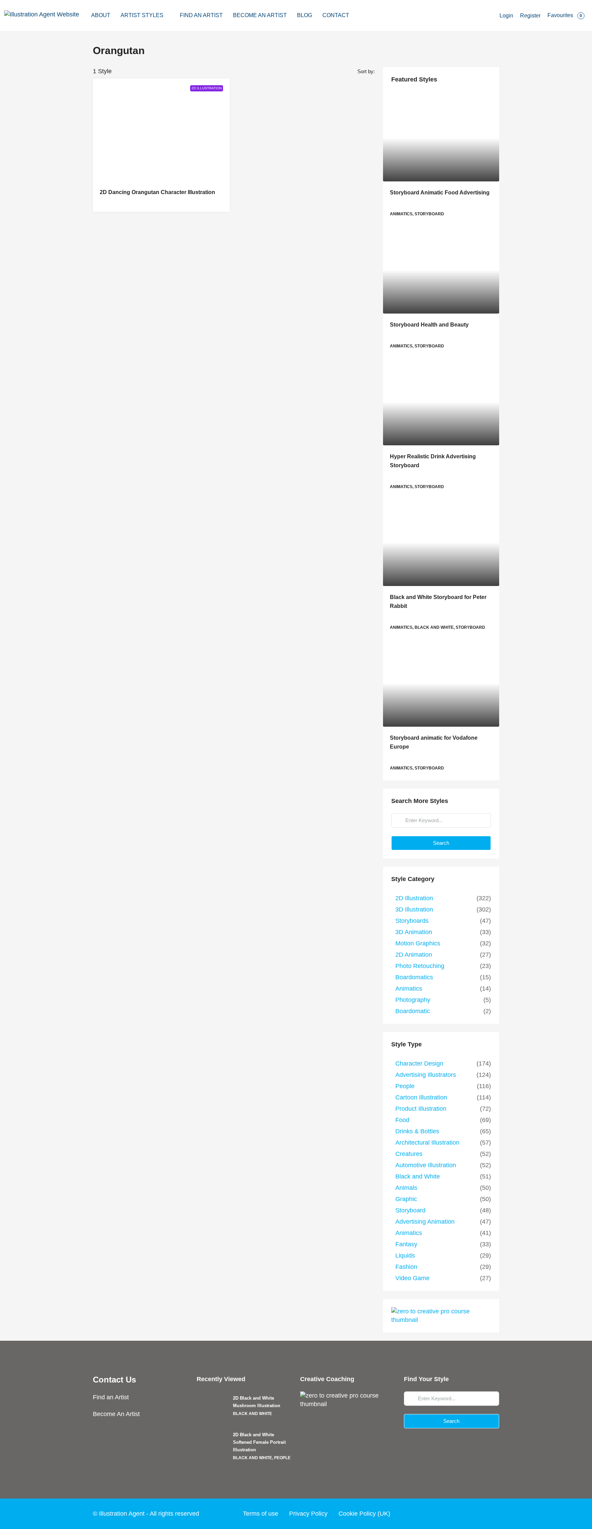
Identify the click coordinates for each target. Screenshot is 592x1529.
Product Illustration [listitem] (420, 1108)
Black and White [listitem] (417, 1176)
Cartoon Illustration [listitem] (421, 1097)
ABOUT (100, 15)
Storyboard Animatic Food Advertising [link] (440, 192)
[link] (441, 137)
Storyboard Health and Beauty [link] (429, 325)
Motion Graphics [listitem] (417, 943)
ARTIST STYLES (142, 15)
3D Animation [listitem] (413, 932)
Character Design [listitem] (419, 1063)
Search (441, 843)
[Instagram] (466, 1513)
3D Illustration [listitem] (414, 909)
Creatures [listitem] (408, 1153)
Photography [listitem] (412, 999)
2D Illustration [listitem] (414, 898)
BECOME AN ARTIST (260, 15)
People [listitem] (405, 1086)
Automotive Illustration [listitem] (425, 1165)
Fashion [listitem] (406, 1266)
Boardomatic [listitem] (412, 1011)
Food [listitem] (402, 1120)
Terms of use (260, 1513)
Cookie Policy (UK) (364, 1513)
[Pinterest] (492, 1513)
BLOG (304, 15)
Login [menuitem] (506, 15)
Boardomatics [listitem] (414, 977)
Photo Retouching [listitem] (419, 966)
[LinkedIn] (479, 1513)
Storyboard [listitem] (410, 1210)
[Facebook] (440, 1513)
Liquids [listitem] (405, 1255)
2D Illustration (207, 88)
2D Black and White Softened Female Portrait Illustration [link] (259, 1442)
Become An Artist (116, 1414)
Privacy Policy (308, 1513)
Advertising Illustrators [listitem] (425, 1074)
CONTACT (335, 15)
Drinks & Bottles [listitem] (417, 1131)
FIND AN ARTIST (201, 15)
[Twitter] (453, 1513)
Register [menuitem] (530, 15)
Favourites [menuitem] (564, 15)
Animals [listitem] (406, 1187)
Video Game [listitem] (412, 1278)
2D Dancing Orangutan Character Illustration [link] (157, 192)
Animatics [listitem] (408, 988)
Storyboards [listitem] (412, 920)
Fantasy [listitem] (406, 1244)
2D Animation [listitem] (413, 954)
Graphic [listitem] (406, 1199)
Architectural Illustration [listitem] (427, 1142)
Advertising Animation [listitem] (425, 1221)
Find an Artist (111, 1397)
